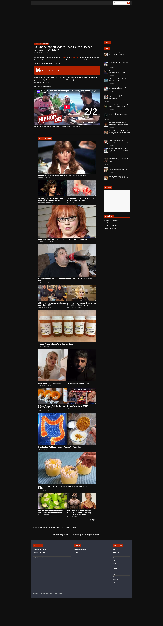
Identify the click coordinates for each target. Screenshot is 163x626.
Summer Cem (74, 57)
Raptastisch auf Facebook (111, 220)
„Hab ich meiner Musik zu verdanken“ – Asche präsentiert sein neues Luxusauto (118, 123)
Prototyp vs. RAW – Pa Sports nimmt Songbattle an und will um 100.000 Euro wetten (118, 150)
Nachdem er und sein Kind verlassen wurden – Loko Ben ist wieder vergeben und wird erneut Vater (119, 54)
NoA (114, 574)
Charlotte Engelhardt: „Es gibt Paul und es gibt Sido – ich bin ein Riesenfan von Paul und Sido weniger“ (119, 96)
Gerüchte (90, 3)
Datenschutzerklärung (80, 549)
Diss (63, 3)
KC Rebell (64, 57)
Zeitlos (114, 585)
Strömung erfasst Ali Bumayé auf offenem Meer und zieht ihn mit (119, 79)
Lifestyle (57, 3)
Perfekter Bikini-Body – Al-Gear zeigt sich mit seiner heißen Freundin (118, 87)
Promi (114, 576)
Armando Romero (48, 53)
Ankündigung (71, 3)
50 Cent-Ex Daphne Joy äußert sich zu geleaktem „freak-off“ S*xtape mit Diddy (118, 141)
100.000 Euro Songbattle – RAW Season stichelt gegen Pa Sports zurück (118, 63)
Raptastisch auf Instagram (111, 223)
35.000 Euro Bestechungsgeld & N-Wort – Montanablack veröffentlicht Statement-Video (118, 160)
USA (114, 582)
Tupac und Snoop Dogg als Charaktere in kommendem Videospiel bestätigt (118, 105)
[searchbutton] (128, 3)
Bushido (51, 80)
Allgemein (48, 3)
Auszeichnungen (117, 555)
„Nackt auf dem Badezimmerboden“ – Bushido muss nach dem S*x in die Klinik (118, 71)
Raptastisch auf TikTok (110, 228)
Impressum (77, 552)
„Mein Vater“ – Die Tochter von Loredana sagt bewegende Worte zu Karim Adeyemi (119, 168)
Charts (114, 557)
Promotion (115, 579)
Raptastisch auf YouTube (110, 225)
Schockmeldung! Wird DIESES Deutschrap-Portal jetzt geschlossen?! (76, 535)
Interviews (81, 3)
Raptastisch (38, 3)
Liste (114, 571)
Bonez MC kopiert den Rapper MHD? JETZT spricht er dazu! (54, 527)
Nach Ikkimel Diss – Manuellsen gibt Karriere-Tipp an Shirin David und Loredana (119, 176)
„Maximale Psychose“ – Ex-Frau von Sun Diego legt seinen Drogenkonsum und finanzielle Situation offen (118, 114)
